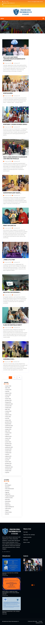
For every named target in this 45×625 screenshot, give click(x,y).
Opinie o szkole (26, 542)
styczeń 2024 (8, 441)
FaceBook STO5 (39, 622)
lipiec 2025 (7, 409)
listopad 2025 (8, 402)
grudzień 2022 (8, 463)
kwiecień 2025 (8, 414)
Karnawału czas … (9, 359)
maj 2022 (7, 472)
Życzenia (7, 514)
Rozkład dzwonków (27, 537)
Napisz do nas (40, 1)
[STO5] (22, 12)
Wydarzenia (7, 505)
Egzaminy (7, 487)
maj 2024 (7, 434)
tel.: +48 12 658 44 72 (6, 551)
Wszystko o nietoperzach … (12, 292)
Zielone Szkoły (8, 512)
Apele (6, 483)
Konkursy (7, 490)
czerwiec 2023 (8, 452)
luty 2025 (7, 418)
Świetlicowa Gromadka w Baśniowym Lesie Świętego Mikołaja (15, 158)
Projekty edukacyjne (9, 496)
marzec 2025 (8, 416)
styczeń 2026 (8, 398)
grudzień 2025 (8, 400)
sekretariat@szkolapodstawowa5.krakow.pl (11, 5)
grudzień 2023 (8, 443)
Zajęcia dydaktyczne (9, 506)
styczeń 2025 (8, 420)
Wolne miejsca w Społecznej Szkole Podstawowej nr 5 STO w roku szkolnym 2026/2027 (10, 593)
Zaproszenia (8, 508)
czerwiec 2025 (8, 411)
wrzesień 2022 (8, 469)
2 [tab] (34, 585)
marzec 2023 (8, 458)
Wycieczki (7, 503)
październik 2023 (9, 447)
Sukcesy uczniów (9, 497)
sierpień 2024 (8, 429)
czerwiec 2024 (8, 432)
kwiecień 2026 (8, 393)
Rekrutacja (25, 540)
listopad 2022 (8, 465)
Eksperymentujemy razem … (12, 193)
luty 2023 (7, 460)
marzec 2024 (8, 438)
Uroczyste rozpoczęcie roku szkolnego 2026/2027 (10, 573)
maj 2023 (7, 454)
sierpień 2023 (8, 450)
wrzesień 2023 (8, 449)
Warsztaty (7, 499)
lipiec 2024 (7, 431)
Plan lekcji (25, 532)
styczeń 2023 (8, 461)
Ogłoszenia (7, 494)
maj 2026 (7, 391)
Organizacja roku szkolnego (29, 534)
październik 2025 (9, 404)
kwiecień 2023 (8, 456)
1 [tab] (32, 585)
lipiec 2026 (7, 387)
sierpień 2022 (8, 470)
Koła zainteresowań (9, 488)
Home (22, 26)
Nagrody (7, 492)
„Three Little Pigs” (9, 260)
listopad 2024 (8, 423)
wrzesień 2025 (8, 405)
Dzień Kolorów (8, 93)
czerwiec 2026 (8, 389)
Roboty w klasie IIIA (9, 225)
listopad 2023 (8, 445)
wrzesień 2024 (8, 427)
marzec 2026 (8, 395)
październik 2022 (9, 467)
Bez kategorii (8, 485)
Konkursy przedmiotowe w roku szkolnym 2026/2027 (11, 612)
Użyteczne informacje (32, 621)
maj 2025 (7, 413)
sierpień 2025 (8, 407)
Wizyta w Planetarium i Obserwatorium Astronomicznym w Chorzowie (14, 58)
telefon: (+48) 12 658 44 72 (8, 3)
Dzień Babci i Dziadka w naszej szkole (15, 124)
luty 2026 (7, 396)
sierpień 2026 (8, 386)
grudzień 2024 (8, 422)
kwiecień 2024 (8, 436)
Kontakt (40, 621)
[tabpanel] (32, 571)
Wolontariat (7, 501)
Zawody (7, 510)
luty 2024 (7, 440)
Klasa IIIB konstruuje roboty (12, 325)
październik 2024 (9, 425)
